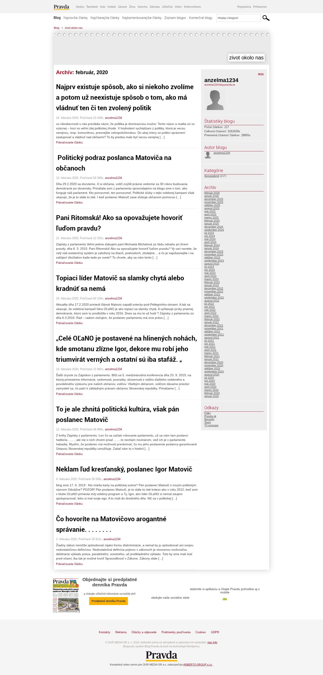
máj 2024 (210, 239)
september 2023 (214, 260)
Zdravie (122, 6)
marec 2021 (211, 353)
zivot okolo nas (74, 27)
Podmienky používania (176, 632)
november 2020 (213, 365)
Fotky (207, 413)
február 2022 (212, 319)
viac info (212, 642)
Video (178, 6)
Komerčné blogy (200, 17)
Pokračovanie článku (69, 142)
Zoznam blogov (175, 17)
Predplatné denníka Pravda (108, 601)
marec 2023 (211, 279)
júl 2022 (209, 303)
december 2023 (213, 251)
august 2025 (211, 208)
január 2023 (211, 285)
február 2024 (212, 245)
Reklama (121, 632)
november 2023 (213, 254)
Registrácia (244, 6)
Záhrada (155, 6)
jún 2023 (209, 269)
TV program (211, 425)
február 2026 (212, 192)
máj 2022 (210, 310)
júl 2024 (209, 233)
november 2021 (213, 328)
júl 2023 (209, 266)
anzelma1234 (113, 117)
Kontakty (104, 632)
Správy (80, 6)
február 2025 (212, 220)
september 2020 (214, 371)
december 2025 (213, 199)
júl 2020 (209, 377)
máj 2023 (210, 273)
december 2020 (213, 362)
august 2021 (211, 337)
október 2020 (212, 368)
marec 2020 (211, 390)
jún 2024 (209, 236)
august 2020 (211, 374)
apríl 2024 (210, 242)
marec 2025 (211, 217)
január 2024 (211, 248)
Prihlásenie (260, 6)
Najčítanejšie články (105, 17)
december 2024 (213, 226)
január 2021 (211, 359)
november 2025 (213, 202)
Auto (102, 6)
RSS (261, 74)
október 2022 (212, 294)
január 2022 (211, 322)
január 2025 (211, 223)
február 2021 (212, 356)
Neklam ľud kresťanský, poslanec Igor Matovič (124, 468)
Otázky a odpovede (144, 632)
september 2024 (214, 229)
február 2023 (212, 282)
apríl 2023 (210, 276)
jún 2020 (209, 380)
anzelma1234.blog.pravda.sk (219, 84)
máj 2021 (210, 347)
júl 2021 (209, 340)
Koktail (112, 6)
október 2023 (212, 257)
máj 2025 (210, 211)
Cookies (201, 632)
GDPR (215, 632)
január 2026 (211, 196)
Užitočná (167, 6)
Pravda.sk (210, 416)
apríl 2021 (210, 350)
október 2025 (212, 205)
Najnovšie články (76, 17)
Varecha (142, 6)
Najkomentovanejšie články (142, 17)
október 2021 (212, 331)
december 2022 (213, 288)
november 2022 (213, 291)
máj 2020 (210, 383)
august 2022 (211, 300)
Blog (57, 17)
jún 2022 (209, 306)
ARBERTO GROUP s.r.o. (197, 664)
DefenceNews (192, 6)
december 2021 (213, 325)
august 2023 (211, 263)
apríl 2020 (210, 387)
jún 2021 (209, 343)
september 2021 (214, 334)
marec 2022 (211, 316)
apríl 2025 (210, 214)
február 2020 (212, 393)
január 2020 (211, 396)
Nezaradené (211, 176)
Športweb (92, 6)
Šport (207, 422)
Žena (132, 6)
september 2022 (214, 297)
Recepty (209, 419)
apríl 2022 (210, 313)
